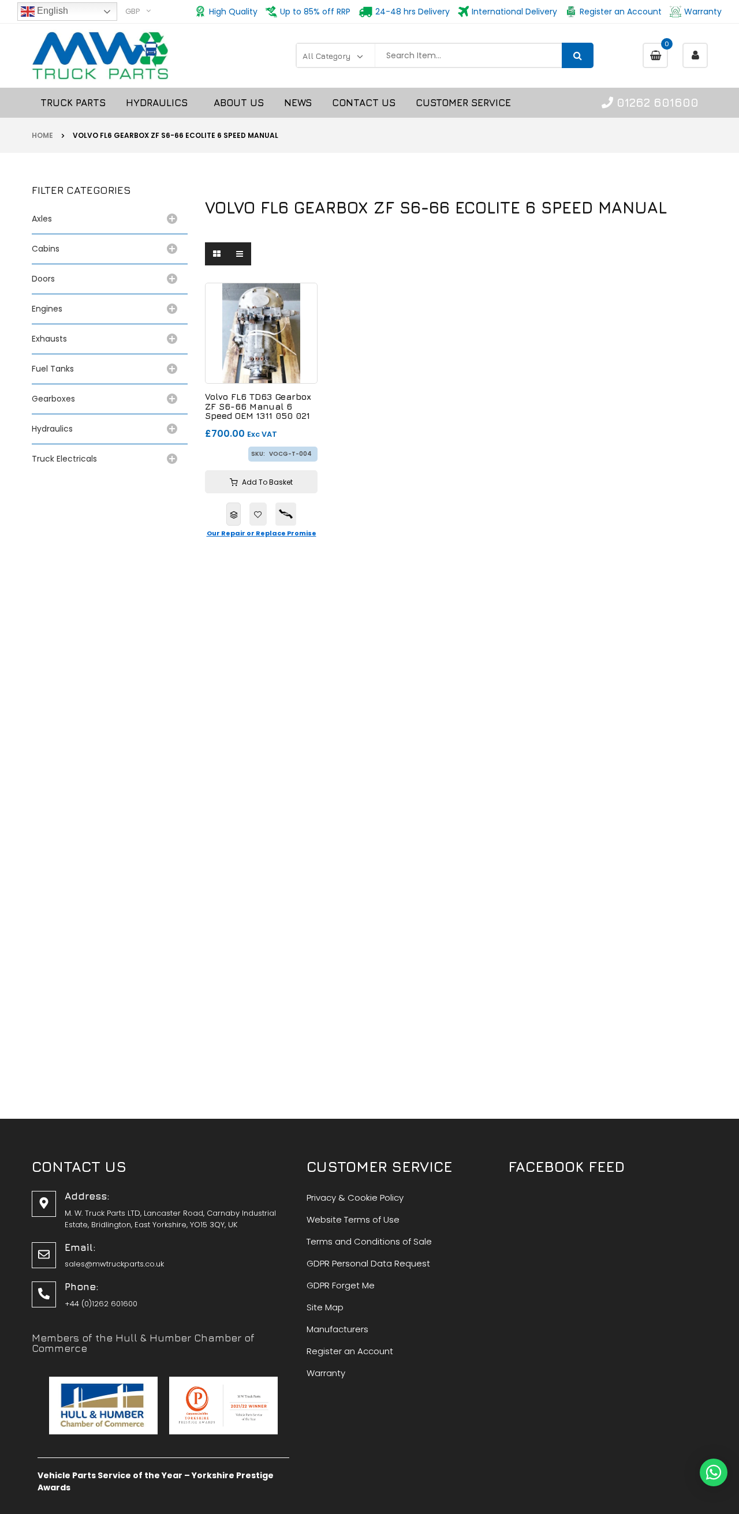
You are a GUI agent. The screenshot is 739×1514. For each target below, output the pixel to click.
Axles (44, 218)
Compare (233, 514)
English (51, 11)
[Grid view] (216, 253)
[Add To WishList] (258, 514)
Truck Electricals (64, 458)
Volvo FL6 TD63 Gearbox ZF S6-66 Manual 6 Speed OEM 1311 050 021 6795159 (258, 406)
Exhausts (49, 338)
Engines (47, 308)
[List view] (239, 253)
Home (42, 135)
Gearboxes (53, 398)
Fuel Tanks (53, 368)
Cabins (45, 248)
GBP (132, 11)
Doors (43, 278)
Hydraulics (54, 428)
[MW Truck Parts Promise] (285, 514)
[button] (713, 1472)
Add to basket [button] (267, 482)
